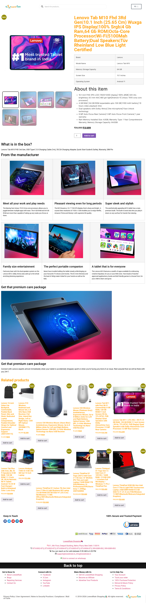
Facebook (47, 575)
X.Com (45, 577)
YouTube (46, 583)
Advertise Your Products (88, 580)
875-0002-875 (38, 548)
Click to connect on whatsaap (74, 558)
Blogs (9, 577)
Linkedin (46, 586)
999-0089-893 (110, 548)
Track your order (121, 577)
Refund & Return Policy (124, 583)
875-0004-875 (62, 548)
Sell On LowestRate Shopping (91, 575)
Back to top (73, 565)
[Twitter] (9, 521)
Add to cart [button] (7, 443)
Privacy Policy (120, 586)
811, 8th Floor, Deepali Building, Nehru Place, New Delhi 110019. (74, 546)
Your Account (120, 575)
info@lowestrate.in (83, 554)
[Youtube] (13, 521)
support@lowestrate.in (66, 554)
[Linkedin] (17, 521)
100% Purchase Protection (125, 580)
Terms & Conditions (122, 588)
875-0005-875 (74, 548)
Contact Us (11, 583)
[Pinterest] (21, 521)
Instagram (47, 580)
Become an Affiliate (86, 577)
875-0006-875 (86, 548)
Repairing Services (14, 580)
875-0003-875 (50, 548)
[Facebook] (5, 521)
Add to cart (89, 135)
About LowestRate (14, 575)
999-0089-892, (98, 548)
